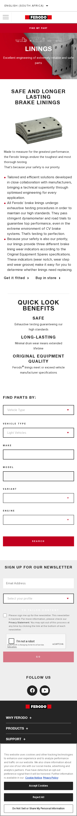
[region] (38, 779)
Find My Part (38, 28)
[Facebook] (32, 690)
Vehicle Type (14, 424)
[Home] (38, 17)
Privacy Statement (19, 622)
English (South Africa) (24, 5)
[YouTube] (45, 690)
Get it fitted (14, 278)
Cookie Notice (33, 777)
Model (8, 467)
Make (7, 446)
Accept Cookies (38, 785)
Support (14, 739)
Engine (9, 511)
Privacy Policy (50, 777)
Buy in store (46, 278)
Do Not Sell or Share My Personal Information (38, 808)
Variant (10, 489)
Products (15, 728)
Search (38, 541)
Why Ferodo (17, 717)
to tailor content (40, 610)
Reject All (38, 797)
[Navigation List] (6, 17)
